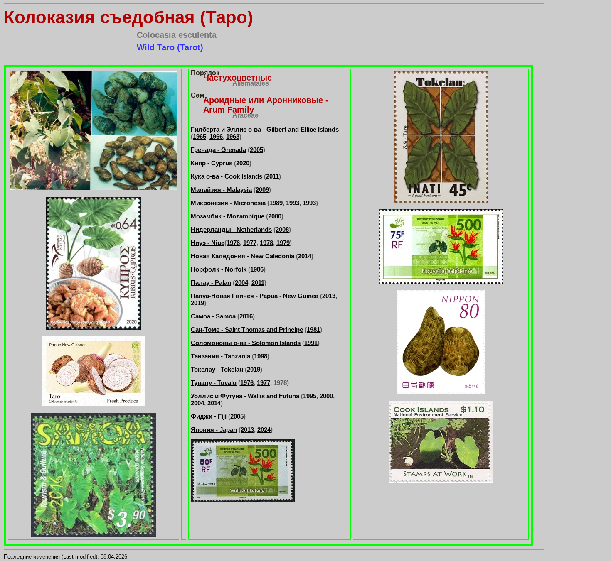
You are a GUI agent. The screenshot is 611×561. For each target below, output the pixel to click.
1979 (283, 242)
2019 (197, 302)
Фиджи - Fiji (209, 416)
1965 (199, 136)
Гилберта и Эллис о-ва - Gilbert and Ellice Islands (265, 129)
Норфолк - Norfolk (218, 269)
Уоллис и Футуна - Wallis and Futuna (245, 395)
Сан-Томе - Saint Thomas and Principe (247, 329)
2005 (256, 149)
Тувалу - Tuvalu (214, 382)
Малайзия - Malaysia (221, 189)
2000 (274, 216)
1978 (266, 242)
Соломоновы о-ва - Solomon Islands (246, 342)
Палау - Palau (211, 282)
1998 (260, 356)
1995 (309, 395)
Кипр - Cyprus (211, 163)
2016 (246, 316)
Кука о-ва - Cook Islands (226, 176)
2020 (242, 163)
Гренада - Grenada (218, 149)
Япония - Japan (214, 429)
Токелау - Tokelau (217, 369)
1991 (311, 342)
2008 (282, 229)
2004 (241, 282)
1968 (232, 136)
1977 (249, 242)
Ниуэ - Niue (207, 242)
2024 (264, 429)
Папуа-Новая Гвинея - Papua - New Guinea (254, 295)
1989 (276, 202)
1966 (216, 136)
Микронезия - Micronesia (229, 202)
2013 (328, 295)
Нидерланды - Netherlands (231, 229)
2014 (304, 256)
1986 (257, 269)
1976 (233, 242)
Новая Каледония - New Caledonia (242, 256)
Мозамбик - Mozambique (227, 216)
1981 (313, 329)
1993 (292, 202)
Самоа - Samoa (214, 316)
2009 (262, 189)
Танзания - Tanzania (220, 356)
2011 (272, 176)
